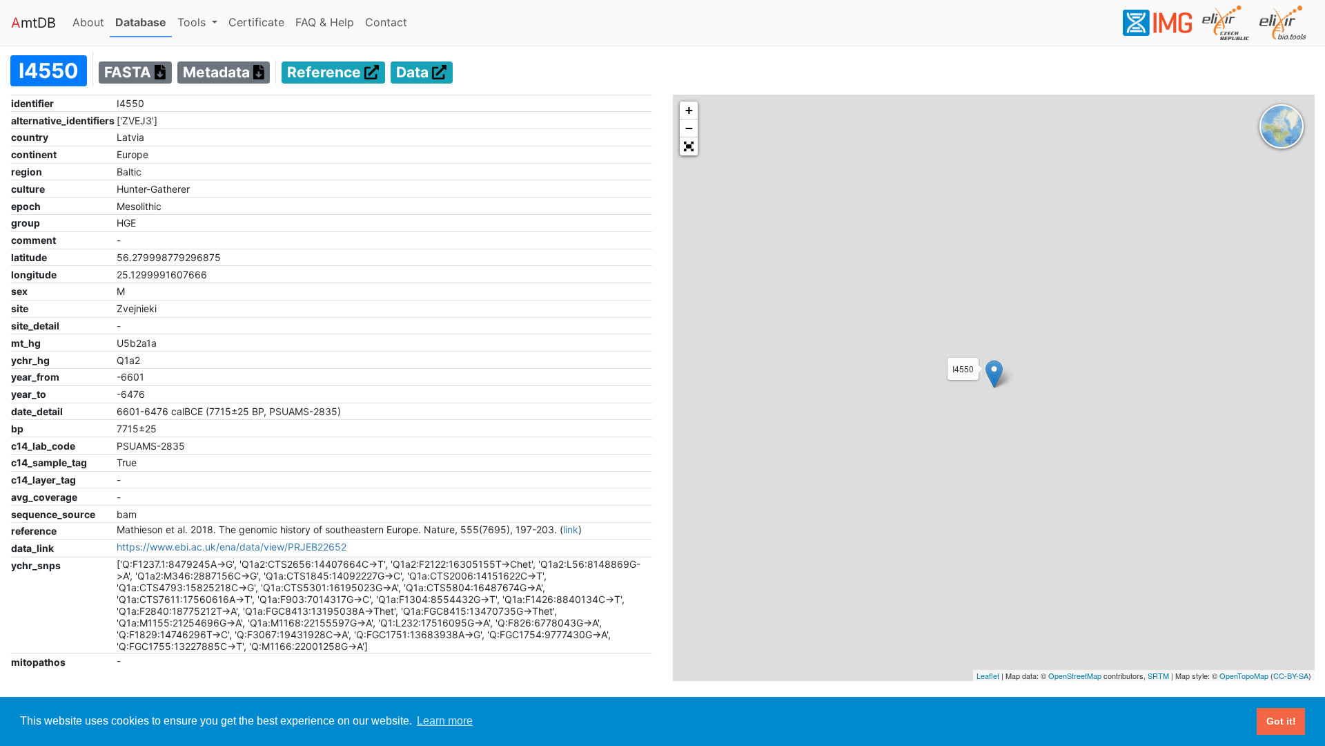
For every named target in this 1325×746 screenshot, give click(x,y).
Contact (389, 22)
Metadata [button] (218, 73)
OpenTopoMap (1243, 675)
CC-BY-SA (1290, 675)
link (570, 529)
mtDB (33, 23)
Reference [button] (325, 73)
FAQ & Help (327, 22)
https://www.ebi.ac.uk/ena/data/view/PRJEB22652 (231, 547)
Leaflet (987, 675)
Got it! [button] (1281, 721)
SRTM (1158, 675)
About (91, 22)
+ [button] (689, 110)
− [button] (689, 128)
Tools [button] (193, 22)
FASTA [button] (129, 73)
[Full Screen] (689, 146)
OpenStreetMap (1074, 675)
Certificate (256, 22)
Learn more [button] (445, 721)
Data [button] (414, 73)
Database (143, 22)
